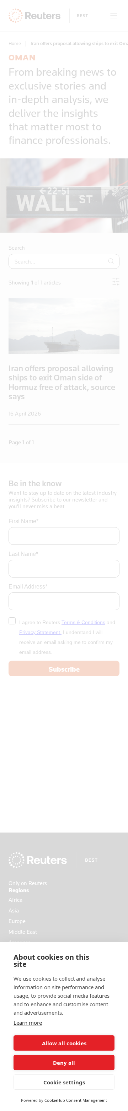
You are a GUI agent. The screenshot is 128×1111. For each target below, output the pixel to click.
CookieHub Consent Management (75, 1100)
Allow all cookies (64, 1043)
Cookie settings (64, 1082)
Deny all (64, 1062)
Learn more (28, 1022)
